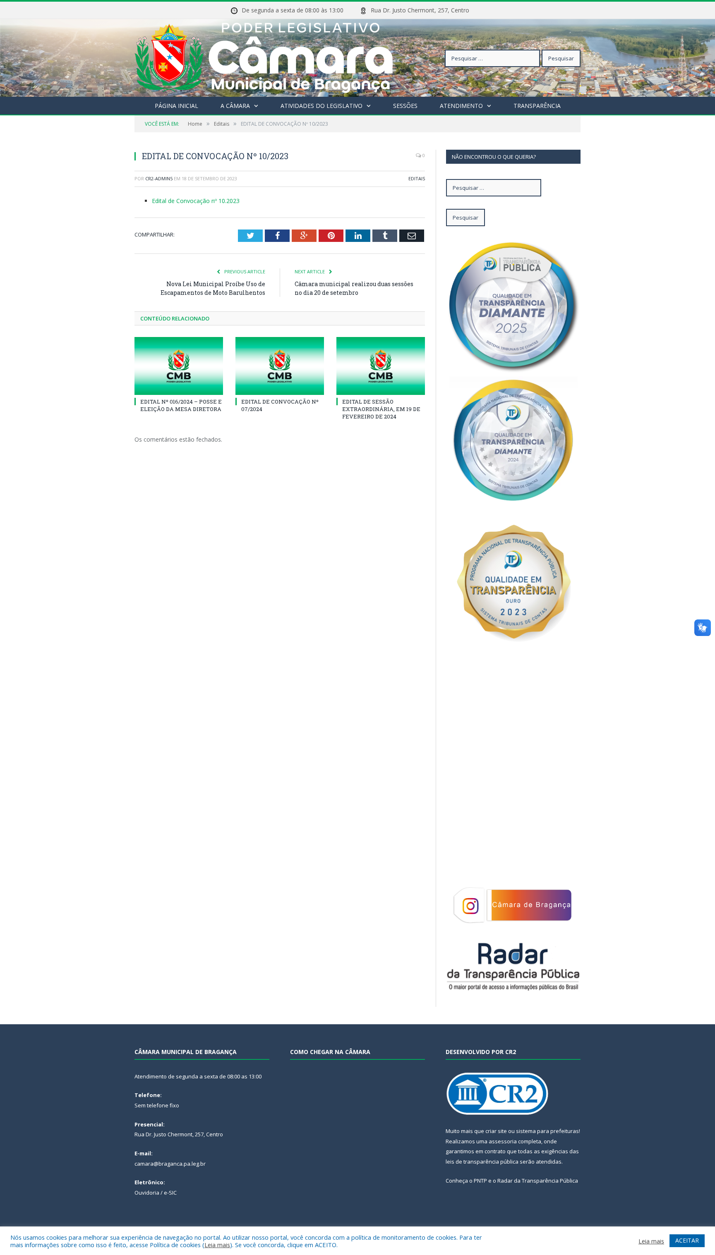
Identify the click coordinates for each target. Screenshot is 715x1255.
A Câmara (235, 106)
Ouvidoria (146, 1192)
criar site (496, 1131)
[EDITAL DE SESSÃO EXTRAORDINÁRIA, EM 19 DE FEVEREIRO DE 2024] (380, 366)
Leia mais (217, 1245)
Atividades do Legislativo (321, 106)
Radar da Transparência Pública (537, 1180)
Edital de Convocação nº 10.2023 (196, 201)
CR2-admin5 (159, 178)
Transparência (537, 106)
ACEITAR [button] (687, 1240)
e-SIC (170, 1192)
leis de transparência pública (482, 1161)
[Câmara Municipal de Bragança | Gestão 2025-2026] (263, 56)
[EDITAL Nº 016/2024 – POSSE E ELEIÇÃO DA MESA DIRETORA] (178, 366)
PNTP (480, 1180)
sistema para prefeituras (547, 1131)
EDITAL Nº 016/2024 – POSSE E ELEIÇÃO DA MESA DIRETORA (181, 405)
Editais (416, 178)
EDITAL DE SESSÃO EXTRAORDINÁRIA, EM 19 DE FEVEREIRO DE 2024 (381, 409)
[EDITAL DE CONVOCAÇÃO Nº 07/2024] (279, 366)
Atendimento (461, 106)
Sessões (405, 106)
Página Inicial (176, 106)
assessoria (503, 1141)
